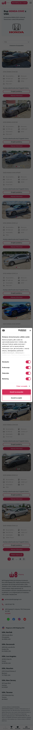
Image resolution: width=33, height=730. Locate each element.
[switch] (28, 367)
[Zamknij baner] (30, 330)
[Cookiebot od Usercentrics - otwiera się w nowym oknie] (19, 330)
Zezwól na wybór (16, 398)
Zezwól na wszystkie (16, 392)
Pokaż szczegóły (21, 386)
